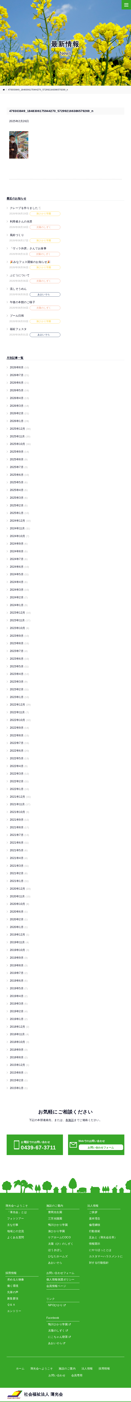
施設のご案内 (67, 1368)
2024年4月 (19, 582)
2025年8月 (19, 459)
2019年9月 (19, 957)
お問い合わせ (56, 1375)
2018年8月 (19, 1057)
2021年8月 (19, 827)
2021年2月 (19, 873)
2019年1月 (19, 1019)
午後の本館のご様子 (22, 302)
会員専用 (77, 1375)
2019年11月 (19, 942)
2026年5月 (19, 390)
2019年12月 (19, 934)
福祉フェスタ (18, 329)
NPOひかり (55, 1305)
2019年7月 (19, 972)
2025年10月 (20, 444)
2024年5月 (19, 574)
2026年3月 (19, 405)
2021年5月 (19, 850)
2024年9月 (19, 543)
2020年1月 (19, 927)
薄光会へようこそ (41, 1368)
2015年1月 (19, 1088)
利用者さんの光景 (21, 221)
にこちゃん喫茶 (58, 1336)
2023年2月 (19, 689)
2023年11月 (20, 620)
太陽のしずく (57, 1330)
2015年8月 (19, 1072)
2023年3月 (19, 681)
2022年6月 (19, 750)
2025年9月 (19, 451)
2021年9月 (19, 819)
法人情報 (87, 1368)
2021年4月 (19, 858)
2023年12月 (20, 612)
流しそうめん (18, 288)
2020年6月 (19, 911)
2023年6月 (19, 658)
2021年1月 (19, 881)
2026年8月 (19, 367)
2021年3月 (19, 865)
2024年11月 (20, 528)
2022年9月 (19, 727)
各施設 (70, 1120)
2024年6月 (19, 566)
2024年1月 (19, 605)
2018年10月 (19, 1041)
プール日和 (17, 315)
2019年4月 (19, 996)
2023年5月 (19, 666)
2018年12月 (19, 1026)
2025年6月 (19, 474)
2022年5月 (19, 758)
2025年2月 (19, 505)
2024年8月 (19, 551)
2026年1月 (19, 421)
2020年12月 (20, 888)
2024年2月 (19, 597)
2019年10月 (19, 950)
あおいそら (55, 1343)
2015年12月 (19, 1064)
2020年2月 (19, 919)
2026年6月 (19, 382)
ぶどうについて (20, 275)
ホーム (20, 1368)
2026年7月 (19, 375)
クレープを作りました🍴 (25, 208)
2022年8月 (19, 735)
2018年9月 (19, 1049)
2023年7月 (19, 651)
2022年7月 (19, 742)
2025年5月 (19, 482)
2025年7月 (19, 467)
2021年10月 (19, 812)
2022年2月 (19, 781)
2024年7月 (19, 559)
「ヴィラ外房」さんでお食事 (28, 248)
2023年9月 (19, 635)
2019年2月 (19, 1011)
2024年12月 (20, 520)
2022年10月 (20, 720)
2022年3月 (19, 773)
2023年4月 (19, 673)
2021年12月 (20, 796)
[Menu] (126, 4)
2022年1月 (19, 789)
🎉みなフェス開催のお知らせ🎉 (30, 261)
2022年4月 (19, 766)
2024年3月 (19, 589)
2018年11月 (19, 1034)
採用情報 (104, 1368)
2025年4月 (19, 490)
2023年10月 (19, 628)
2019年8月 (19, 965)
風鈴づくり (17, 234)
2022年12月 (20, 704)
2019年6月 (19, 980)
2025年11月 (20, 436)
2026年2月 (19, 413)
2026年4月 (19, 398)
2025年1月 (19, 513)
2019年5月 (19, 988)
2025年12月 (20, 428)
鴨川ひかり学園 (58, 1324)
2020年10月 (19, 903)
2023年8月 (19, 643)
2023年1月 (19, 697)
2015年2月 (19, 1080)
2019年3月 (19, 1003)
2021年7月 (19, 834)
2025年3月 (19, 497)
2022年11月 (19, 712)
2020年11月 (20, 896)
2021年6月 (19, 842)
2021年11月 (20, 804)
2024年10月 (19, 536)
